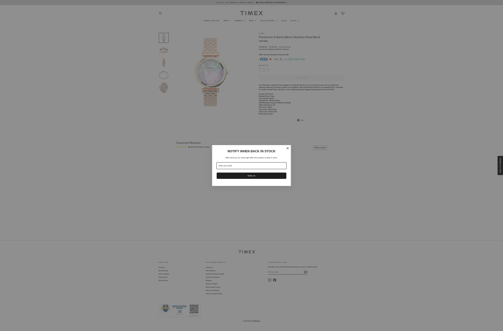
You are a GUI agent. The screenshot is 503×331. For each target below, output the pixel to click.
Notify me (251, 176)
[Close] (288, 148)
